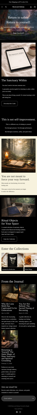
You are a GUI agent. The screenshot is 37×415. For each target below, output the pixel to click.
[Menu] (2, 7)
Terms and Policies (19, 408)
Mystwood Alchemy (15, 406)
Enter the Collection (9, 239)
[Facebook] (17, 412)
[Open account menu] (31, 7)
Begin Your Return (18, 33)
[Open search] (6, 7)
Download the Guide (10, 103)
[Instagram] (20, 412)
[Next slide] (34, 262)
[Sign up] (33, 398)
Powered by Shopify (24, 406)
